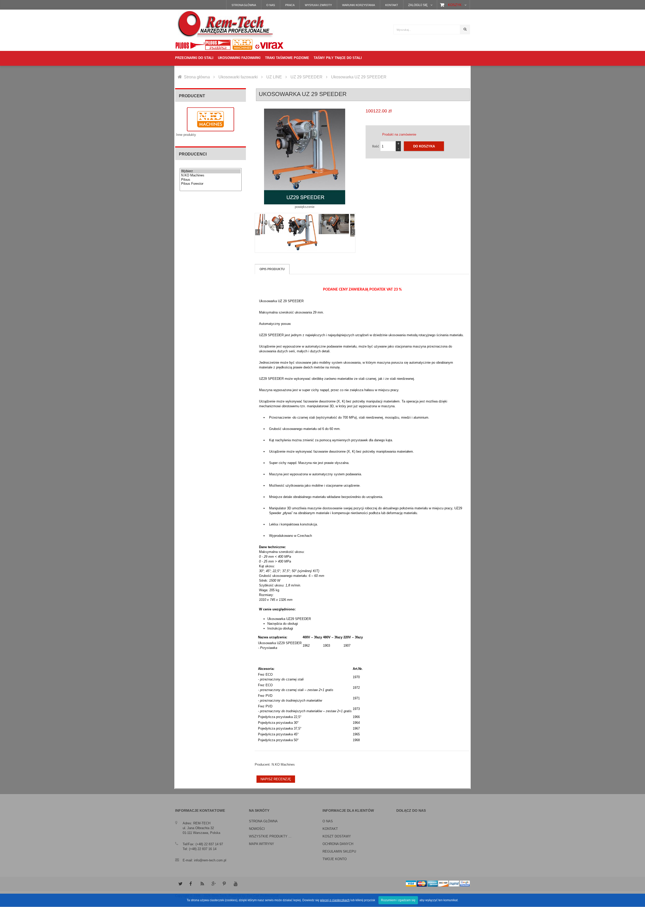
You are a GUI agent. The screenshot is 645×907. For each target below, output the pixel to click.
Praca (290, 5)
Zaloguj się (418, 5)
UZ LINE (274, 77)
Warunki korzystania (358, 5)
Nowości (257, 829)
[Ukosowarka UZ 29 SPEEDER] (271, 224)
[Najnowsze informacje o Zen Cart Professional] (202, 884)
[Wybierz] (211, 171)
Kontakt (391, 5)
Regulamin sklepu (339, 851)
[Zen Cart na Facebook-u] (191, 884)
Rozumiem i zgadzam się (398, 900)
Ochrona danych (337, 844)
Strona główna (244, 5)
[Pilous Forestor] (211, 184)
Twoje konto (334, 859)
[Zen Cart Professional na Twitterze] (180, 884)
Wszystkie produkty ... (270, 836)
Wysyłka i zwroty (318, 5)
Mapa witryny (261, 844)
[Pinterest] (224, 884)
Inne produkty (186, 135)
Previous (258, 232)
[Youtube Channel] (236, 884)
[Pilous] (211, 180)
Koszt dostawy (336, 836)
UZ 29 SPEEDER (306, 77)
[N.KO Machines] (211, 175)
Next (352, 232)
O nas (270, 5)
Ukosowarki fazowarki (238, 77)
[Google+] (213, 884)
